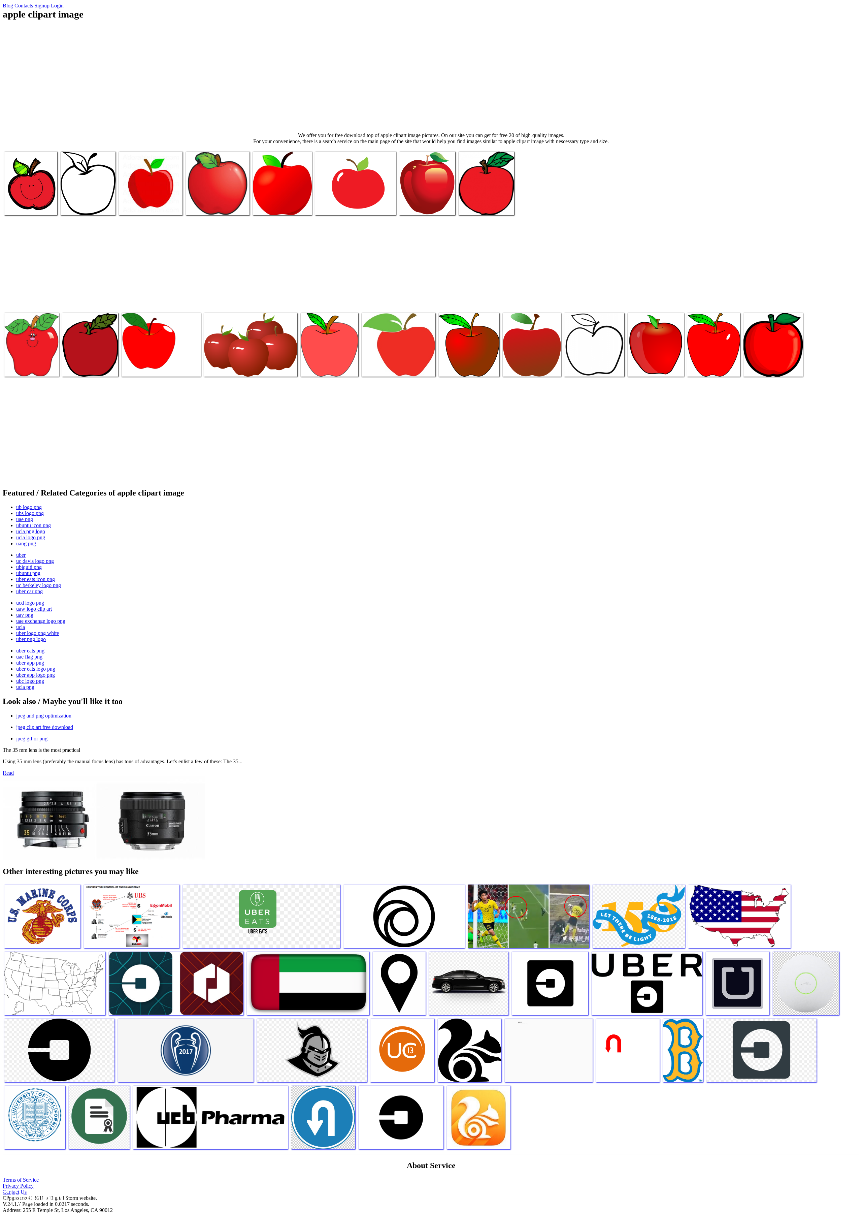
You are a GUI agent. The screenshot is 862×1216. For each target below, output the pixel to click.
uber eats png (30, 650)
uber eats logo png (35, 669)
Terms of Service (21, 1180)
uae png (24, 519)
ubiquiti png (29, 567)
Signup (41, 5)
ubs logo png (30, 513)
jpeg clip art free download (44, 727)
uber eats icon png (35, 579)
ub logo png (29, 507)
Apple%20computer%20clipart (93, 367)
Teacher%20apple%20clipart (467, 367)
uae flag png (29, 657)
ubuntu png (28, 573)
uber (21, 555)
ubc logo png (30, 681)
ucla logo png (30, 537)
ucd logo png (30, 603)
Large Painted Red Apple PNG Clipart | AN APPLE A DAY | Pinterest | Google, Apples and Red (426, 198)
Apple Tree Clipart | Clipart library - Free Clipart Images (26, 362)
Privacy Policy (18, 1186)
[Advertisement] (431, 76)
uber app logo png (35, 675)
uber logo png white (37, 633)
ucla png (25, 687)
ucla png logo (30, 531)
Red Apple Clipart (334, 206)
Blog (8, 5)
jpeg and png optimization (43, 715)
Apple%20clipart (137, 206)
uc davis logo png (35, 561)
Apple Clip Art (580, 367)
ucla (20, 627)
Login (57, 5)
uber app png (30, 663)
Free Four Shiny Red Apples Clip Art (241, 367)
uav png (24, 615)
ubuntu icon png (33, 525)
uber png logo (31, 639)
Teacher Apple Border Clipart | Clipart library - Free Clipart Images (217, 201)
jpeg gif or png (31, 738)
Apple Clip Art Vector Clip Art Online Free (280, 203)
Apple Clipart (136, 367)
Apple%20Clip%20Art (324, 367)
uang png (26, 543)
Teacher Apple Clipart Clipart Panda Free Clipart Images (529, 362)
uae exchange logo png (40, 621)
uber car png (29, 591)
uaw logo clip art (34, 609)
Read (8, 773)
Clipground (33, 1195)
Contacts (23, 5)
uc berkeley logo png (38, 585)
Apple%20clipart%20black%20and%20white (105, 206)
